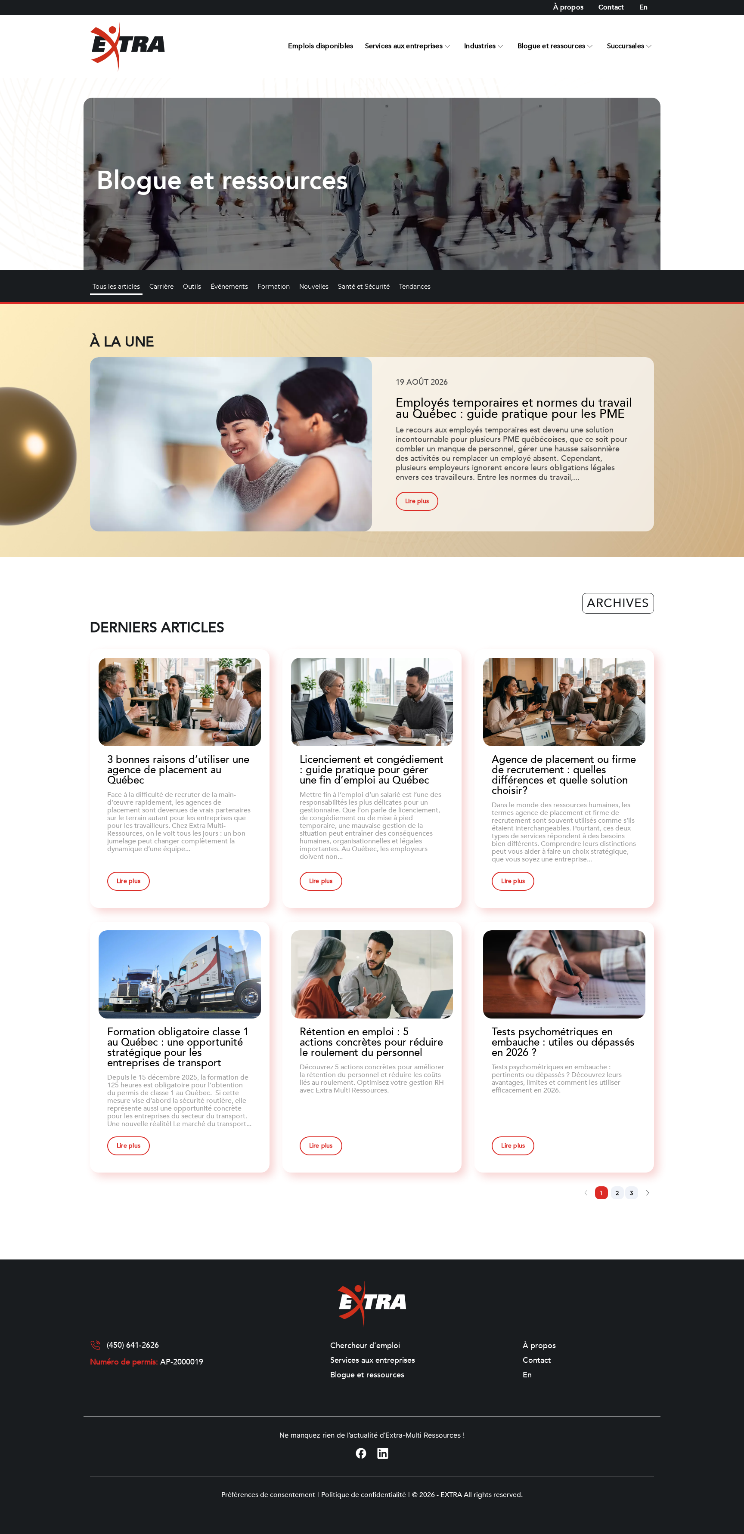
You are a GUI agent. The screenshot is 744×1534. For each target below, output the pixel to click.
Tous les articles (116, 286)
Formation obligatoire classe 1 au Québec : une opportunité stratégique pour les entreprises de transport (178, 1047)
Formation (273, 286)
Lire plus (417, 501)
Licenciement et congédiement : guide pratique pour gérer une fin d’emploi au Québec (371, 770)
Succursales (625, 46)
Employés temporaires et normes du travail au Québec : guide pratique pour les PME (514, 408)
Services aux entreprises (404, 46)
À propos (568, 7)
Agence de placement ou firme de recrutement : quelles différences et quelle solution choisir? (564, 775)
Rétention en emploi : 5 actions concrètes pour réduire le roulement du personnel (371, 1042)
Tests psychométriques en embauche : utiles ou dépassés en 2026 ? (563, 1042)
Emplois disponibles (320, 46)
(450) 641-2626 (133, 1345)
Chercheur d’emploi (365, 1346)
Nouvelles (314, 286)
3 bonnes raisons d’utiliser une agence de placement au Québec (178, 770)
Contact (611, 7)
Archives (618, 603)
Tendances (415, 286)
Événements (229, 286)
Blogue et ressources (551, 46)
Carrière (161, 286)
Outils (192, 286)
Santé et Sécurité (364, 286)
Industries (480, 46)
